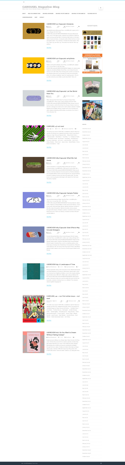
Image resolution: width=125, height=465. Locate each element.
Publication (66, 128)
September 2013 (86, 339)
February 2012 (85, 398)
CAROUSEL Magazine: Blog (40, 6)
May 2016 (84, 284)
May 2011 (84, 417)
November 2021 (85, 209)
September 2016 (86, 274)
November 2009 (86, 453)
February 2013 (85, 362)
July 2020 (84, 261)
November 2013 (85, 333)
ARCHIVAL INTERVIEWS (48, 13)
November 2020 (86, 248)
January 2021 (85, 242)
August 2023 (85, 141)
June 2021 (84, 226)
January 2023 (85, 164)
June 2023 (84, 148)
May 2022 (84, 190)
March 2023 (85, 157)
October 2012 (85, 375)
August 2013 (85, 342)
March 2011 (84, 424)
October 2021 (85, 213)
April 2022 (84, 193)
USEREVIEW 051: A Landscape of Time (61, 264)
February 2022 (85, 200)
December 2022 (85, 167)
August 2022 (85, 180)
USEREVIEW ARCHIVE (27, 17)
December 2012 (85, 368)
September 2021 (86, 216)
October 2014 (85, 313)
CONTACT (42, 17)
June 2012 (84, 385)
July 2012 (84, 381)
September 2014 (86, 316)
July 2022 (84, 183)
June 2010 (84, 433)
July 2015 (84, 290)
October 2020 (85, 252)
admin (48, 128)
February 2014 (85, 326)
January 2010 (85, 446)
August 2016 (85, 277)
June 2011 (84, 414)
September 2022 (86, 177)
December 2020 (86, 245)
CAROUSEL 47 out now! (55, 126)
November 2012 (85, 372)
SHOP (36, 17)
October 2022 (85, 174)
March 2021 (84, 235)
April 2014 (84, 320)
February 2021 (85, 239)
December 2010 (85, 430)
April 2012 (84, 391)
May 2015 (84, 294)
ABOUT (24, 13)
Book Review (68, 26)
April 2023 (84, 154)
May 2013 (84, 352)
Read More (49, 47)
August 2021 (85, 219)
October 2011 (85, 404)
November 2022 (85, 170)
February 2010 (85, 443)
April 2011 (84, 420)
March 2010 (85, 440)
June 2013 (84, 349)
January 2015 (85, 307)
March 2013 (84, 359)
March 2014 (85, 323)
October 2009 (85, 456)
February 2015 (85, 303)
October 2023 (85, 135)
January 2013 (85, 365)
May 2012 (84, 388)
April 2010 (84, 437)
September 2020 (86, 255)
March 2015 (84, 300)
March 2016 (85, 287)
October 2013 (85, 336)
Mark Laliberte (50, 300)
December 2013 (85, 329)
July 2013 (84, 346)
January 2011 (85, 427)
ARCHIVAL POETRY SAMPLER (62, 13)
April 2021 (84, 232)
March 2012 (84, 394)
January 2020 (85, 268)
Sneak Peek (71, 128)
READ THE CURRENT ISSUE (34, 13)
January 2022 (85, 203)
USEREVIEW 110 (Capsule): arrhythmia (60, 58)
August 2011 (85, 411)
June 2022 (84, 187)
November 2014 (85, 310)
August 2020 (85, 258)
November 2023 (85, 131)
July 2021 (84, 222)
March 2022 (85, 196)
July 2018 (84, 271)
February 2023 (85, 161)
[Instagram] (23, 2)
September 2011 (85, 407)
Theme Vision (35, 463)
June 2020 (84, 265)
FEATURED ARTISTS (92, 13)
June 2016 (84, 281)
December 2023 (85, 128)
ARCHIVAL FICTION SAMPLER (78, 13)
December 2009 (86, 450)
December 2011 (85, 401)
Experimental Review (70, 266)
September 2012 (86, 378)
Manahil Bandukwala (49, 27)
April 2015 (84, 297)
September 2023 (86, 138)
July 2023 (84, 144)
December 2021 (85, 206)
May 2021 (84, 229)
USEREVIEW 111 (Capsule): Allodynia (60, 24)
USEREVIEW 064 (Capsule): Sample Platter (62, 193)
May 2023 (84, 151)
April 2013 (84, 355)
